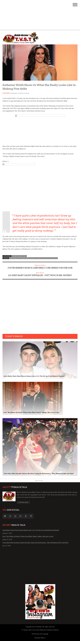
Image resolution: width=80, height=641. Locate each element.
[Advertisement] (40, 15)
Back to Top (39, 480)
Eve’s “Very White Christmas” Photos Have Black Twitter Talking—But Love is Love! (27, 536)
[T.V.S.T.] (21, 38)
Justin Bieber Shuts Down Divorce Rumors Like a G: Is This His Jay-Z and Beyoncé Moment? (30, 530)
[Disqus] (40, 307)
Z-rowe (6, 93)
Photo (49, 258)
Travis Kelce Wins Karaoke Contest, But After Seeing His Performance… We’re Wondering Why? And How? (35, 542)
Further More (23, 502)
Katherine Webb (24, 258)
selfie (55, 258)
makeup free (35, 258)
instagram (13, 258)
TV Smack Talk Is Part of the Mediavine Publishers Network (40, 630)
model (43, 258)
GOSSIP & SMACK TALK (19, 256)
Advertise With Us (40, 638)
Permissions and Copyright (40, 634)
